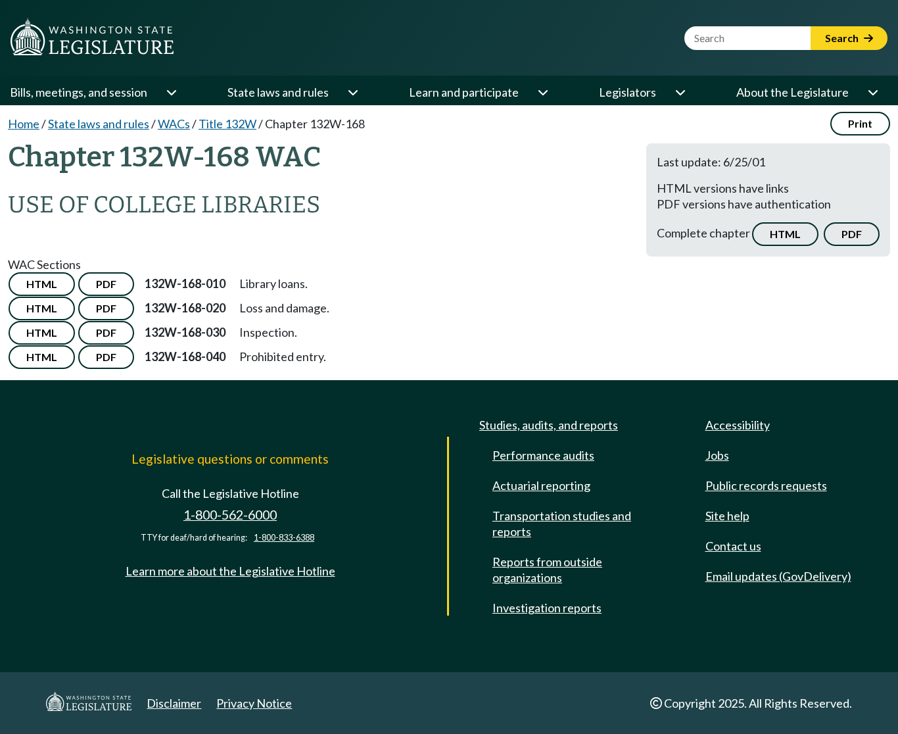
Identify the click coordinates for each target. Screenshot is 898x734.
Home (23, 123)
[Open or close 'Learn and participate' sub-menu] (542, 92)
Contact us (733, 546)
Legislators (627, 92)
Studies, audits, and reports (548, 425)
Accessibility (737, 425)
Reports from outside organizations (547, 569)
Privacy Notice (254, 703)
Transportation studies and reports (561, 523)
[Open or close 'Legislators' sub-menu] (679, 92)
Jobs (717, 455)
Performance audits (543, 455)
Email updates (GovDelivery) (778, 576)
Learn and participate (464, 92)
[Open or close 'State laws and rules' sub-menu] (352, 92)
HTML (785, 234)
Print (860, 123)
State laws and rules (278, 92)
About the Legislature (792, 92)
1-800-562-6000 (230, 514)
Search (843, 38)
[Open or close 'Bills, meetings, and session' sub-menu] (170, 92)
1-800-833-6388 (284, 538)
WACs (174, 123)
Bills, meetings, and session (78, 92)
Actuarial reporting (541, 485)
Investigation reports (547, 607)
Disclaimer (174, 703)
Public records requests (766, 485)
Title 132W (227, 123)
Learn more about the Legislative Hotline (230, 571)
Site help (727, 515)
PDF (851, 234)
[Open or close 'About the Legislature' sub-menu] (872, 92)
